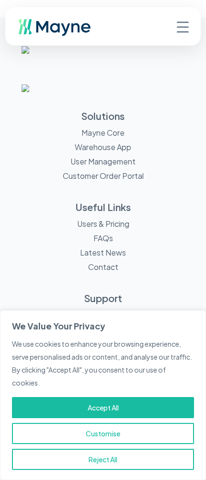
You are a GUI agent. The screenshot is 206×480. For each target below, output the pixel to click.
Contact (103, 267)
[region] (103, 395)
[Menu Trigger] (183, 26)
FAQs (103, 238)
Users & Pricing (103, 224)
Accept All (103, 407)
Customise (103, 433)
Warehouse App (103, 147)
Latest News (103, 252)
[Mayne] (70, 33)
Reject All (103, 459)
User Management (103, 161)
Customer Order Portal (103, 176)
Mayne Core (103, 133)
